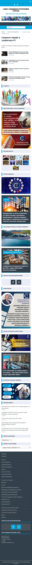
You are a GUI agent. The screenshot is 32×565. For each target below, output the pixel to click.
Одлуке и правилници (6, 476)
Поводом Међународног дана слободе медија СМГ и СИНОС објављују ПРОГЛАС (19, 52)
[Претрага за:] (16, 27)
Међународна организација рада (9, 494)
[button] (30, 1)
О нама (3, 485)
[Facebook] (14, 4)
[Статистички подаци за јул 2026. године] (19, 157)
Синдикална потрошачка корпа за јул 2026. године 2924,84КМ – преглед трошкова (15, 268)
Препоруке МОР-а (5, 504)
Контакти (3, 482)
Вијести (3, 515)
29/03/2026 (12, 71)
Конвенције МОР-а (5, 501)
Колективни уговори (6, 474)
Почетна (3, 459)
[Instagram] (17, 4)
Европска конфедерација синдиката (10, 487)
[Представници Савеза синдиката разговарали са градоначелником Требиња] (26, 157)
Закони (3, 469)
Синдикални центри (6, 464)
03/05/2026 (12, 55)
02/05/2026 (12, 63)
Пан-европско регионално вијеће (9, 492)
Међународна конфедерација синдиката (11, 489)
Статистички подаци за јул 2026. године (11, 418)
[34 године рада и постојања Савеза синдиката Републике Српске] (26, 162)
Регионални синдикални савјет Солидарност (12, 497)
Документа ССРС (5, 499)
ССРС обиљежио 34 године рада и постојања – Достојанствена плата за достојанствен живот (15, 372)
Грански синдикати (13, 32)
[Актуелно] (4, 53)
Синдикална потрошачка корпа (9, 510)
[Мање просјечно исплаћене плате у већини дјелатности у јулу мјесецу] (6, 157)
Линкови (3, 517)
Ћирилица (3, 453)
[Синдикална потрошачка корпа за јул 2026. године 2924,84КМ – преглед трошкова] (12, 157)
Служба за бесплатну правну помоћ (10, 507)
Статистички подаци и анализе (8, 512)
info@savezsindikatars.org (7, 542)
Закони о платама (5, 471)
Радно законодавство (6, 467)
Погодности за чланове (7, 480)
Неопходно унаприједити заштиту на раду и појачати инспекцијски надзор (19, 77)
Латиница (3, 456)
